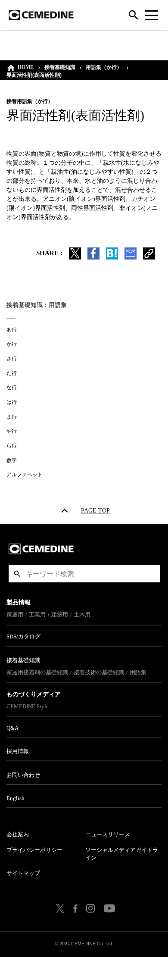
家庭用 (14, 614)
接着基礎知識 (59, 67)
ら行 (11, 446)
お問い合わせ (23, 775)
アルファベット (24, 475)
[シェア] (93, 257)
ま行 (11, 417)
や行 (11, 431)
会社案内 (17, 834)
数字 (11, 460)
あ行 (11, 330)
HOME (26, 67)
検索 (17, 573)
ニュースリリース (107, 834)
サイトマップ (23, 873)
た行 (11, 373)
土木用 (82, 614)
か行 (11, 344)
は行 (11, 402)
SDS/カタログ (23, 636)
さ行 (11, 359)
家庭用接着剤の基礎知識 (37, 672)
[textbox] (84, 573)
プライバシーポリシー (34, 850)
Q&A (12, 728)
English (15, 798)
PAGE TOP (95, 512)
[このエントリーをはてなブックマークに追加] (112, 257)
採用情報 (17, 751)
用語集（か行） (104, 67)
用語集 (138, 672)
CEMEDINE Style (27, 706)
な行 (11, 388)
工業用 (37, 614)
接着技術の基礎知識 (99, 672)
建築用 (59, 614)
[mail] (130, 257)
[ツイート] (75, 257)
